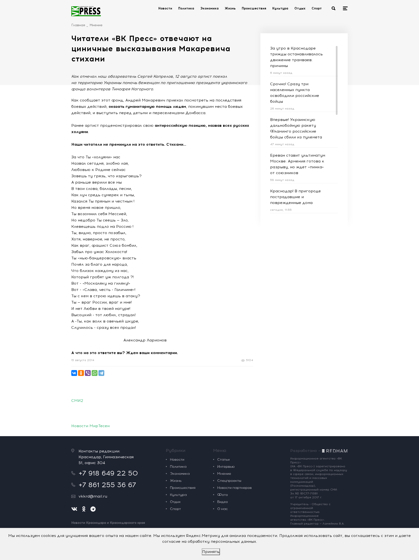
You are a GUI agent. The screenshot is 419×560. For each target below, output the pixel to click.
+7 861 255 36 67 (107, 485)
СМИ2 (77, 400)
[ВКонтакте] (74, 373)
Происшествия (254, 8)
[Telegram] (101, 373)
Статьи (223, 460)
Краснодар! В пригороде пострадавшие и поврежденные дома (295, 197)
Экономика (209, 8)
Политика (186, 8)
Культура (280, 8)
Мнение (96, 25)
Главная (78, 25)
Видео (222, 502)
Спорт (317, 8)
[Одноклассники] (81, 373)
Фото (222, 495)
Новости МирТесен (90, 426)
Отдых (300, 8)
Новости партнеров (234, 488)
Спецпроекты (229, 481)
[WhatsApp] (94, 373)
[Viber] (88, 373)
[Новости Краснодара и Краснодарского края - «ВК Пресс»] (86, 11)
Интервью (226, 467)
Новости (165, 8)
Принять (210, 551)
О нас (222, 509)
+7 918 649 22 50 (108, 473)
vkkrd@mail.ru (93, 496)
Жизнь (230, 8)
